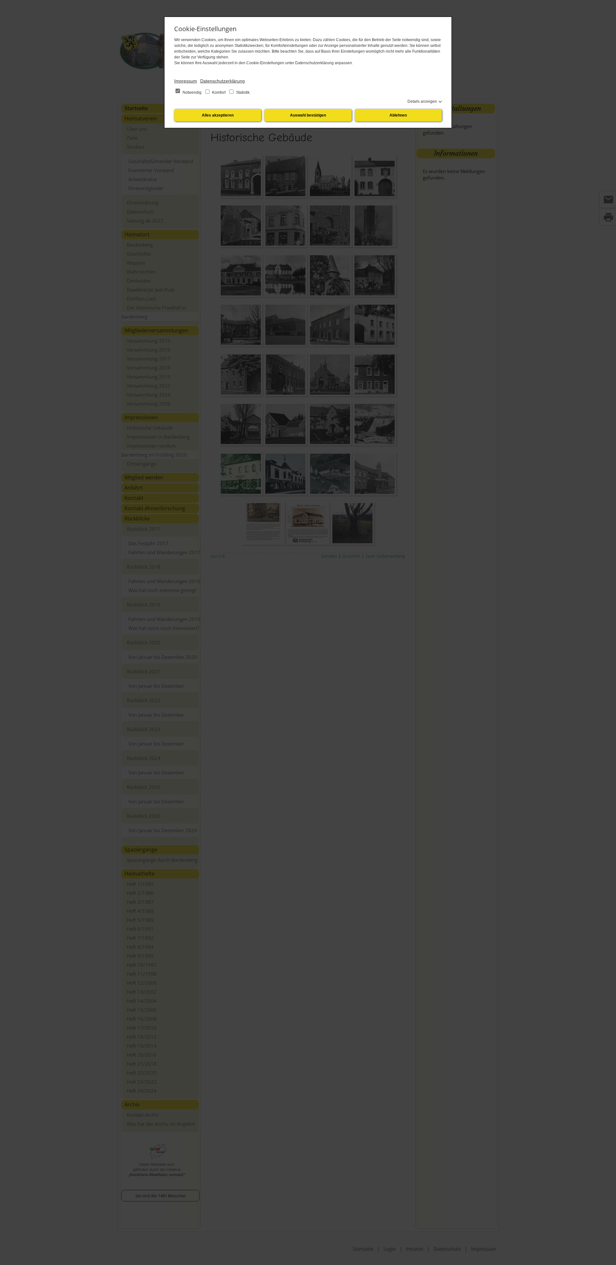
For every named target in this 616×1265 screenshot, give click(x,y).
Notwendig (192, 92)
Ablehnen (398, 115)
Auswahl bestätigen (308, 115)
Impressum (185, 80)
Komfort (219, 92)
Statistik (242, 92)
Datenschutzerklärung (222, 80)
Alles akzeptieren (218, 115)
